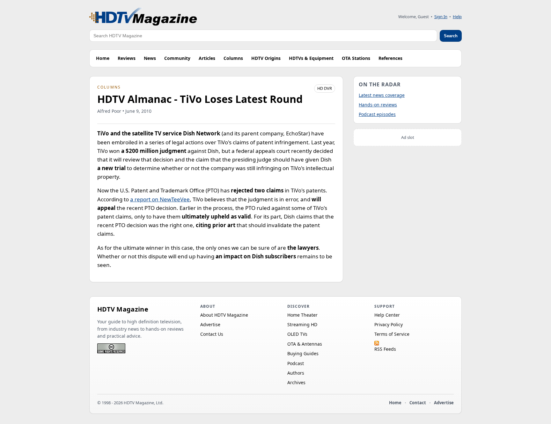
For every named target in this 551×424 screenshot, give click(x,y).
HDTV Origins (266, 58)
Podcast (295, 363)
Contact (417, 403)
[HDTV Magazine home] (143, 17)
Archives (296, 382)
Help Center (387, 315)
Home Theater (302, 315)
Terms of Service (391, 334)
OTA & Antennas (304, 344)
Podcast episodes (377, 114)
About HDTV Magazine (224, 315)
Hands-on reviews (378, 105)
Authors (295, 373)
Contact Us (211, 334)
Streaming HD (302, 324)
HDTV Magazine (122, 309)
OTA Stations (356, 58)
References (390, 58)
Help (457, 16)
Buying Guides (303, 353)
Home (102, 58)
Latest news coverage (382, 95)
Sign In (440, 16)
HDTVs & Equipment (311, 58)
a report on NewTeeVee (160, 199)
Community (177, 58)
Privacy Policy (388, 324)
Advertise (210, 324)
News (150, 58)
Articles (207, 58)
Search (451, 35)
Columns (233, 58)
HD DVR (324, 88)
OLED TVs (297, 334)
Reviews (127, 58)
